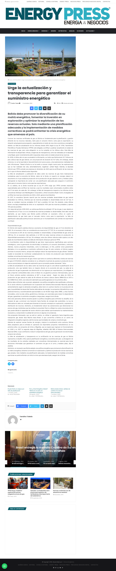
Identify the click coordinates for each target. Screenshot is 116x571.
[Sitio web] (21, 420)
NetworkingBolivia (69, 562)
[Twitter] (36, 108)
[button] (4, 566)
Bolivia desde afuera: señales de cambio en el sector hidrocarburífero (60, 390)
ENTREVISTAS (62, 31)
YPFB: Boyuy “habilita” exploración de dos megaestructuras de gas (16, 492)
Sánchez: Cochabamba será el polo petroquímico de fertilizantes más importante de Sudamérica (40, 493)
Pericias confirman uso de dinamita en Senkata (61, 491)
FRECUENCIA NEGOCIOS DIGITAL (91, 1)
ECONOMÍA (80, 31)
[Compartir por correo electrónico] (45, 108)
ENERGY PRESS (64, 1)
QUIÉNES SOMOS (32, 1)
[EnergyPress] (58, 16)
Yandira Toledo (15, 103)
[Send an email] (19, 103)
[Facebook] (32, 108)
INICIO (23, 31)
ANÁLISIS (71, 31)
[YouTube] (60, 568)
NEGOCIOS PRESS (75, 1)
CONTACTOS (106, 1)
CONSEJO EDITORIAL (52, 1)
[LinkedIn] (40, 108)
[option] (40, 449)
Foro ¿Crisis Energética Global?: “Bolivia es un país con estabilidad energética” (38, 390)
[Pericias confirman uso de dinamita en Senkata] (63, 483)
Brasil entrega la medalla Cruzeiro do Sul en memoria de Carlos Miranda (40, 449)
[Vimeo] (62, 568)
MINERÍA (53, 31)
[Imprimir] (49, 108)
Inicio (10, 80)
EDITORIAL (41, 1)
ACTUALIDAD (90, 31)
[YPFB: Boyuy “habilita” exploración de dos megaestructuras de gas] (18, 483)
